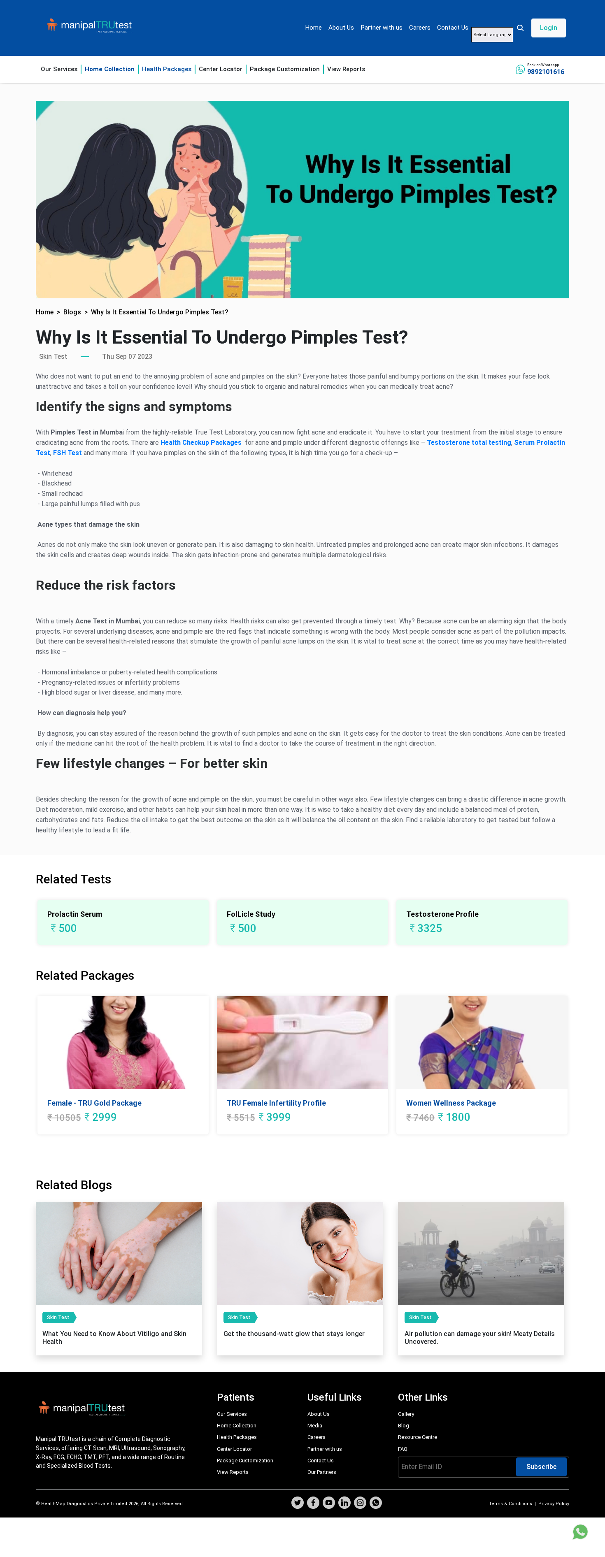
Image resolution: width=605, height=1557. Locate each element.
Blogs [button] (72, 312)
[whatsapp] (376, 1504)
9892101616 (545, 72)
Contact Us (452, 27)
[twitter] (297, 1504)
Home (313, 27)
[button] (541, 28)
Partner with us (382, 27)
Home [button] (45, 312)
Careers (419, 27)
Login (548, 28)
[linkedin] (344, 1504)
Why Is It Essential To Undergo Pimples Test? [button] (159, 312)
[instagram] (360, 1504)
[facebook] (313, 1504)
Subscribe (541, 1467)
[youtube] (329, 1504)
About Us (341, 27)
